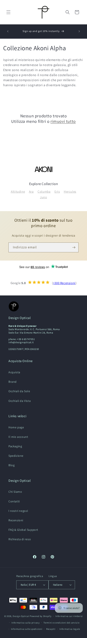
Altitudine (18, 191)
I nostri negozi (18, 511)
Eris (57, 191)
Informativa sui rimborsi (69, 616)
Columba (44, 191)
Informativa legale (69, 628)
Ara (31, 191)
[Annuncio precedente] (7, 31)
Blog (11, 465)
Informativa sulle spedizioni (26, 628)
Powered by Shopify (41, 616)
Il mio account (18, 437)
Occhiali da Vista (19, 401)
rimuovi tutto (63, 121)
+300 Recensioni (64, 283)
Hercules (70, 191)
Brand (12, 382)
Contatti (14, 501)
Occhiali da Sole (19, 391)
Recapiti (51, 628)
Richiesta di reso (19, 539)
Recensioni (15, 520)
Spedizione (15, 456)
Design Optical (21, 616)
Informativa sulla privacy (25, 622)
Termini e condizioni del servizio (61, 622)
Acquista (14, 372)
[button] (8, 12)
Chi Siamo (15, 492)
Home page (16, 427)
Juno (43, 197)
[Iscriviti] (73, 247)
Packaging (15, 446)
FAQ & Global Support (23, 530)
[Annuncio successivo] (79, 31)
